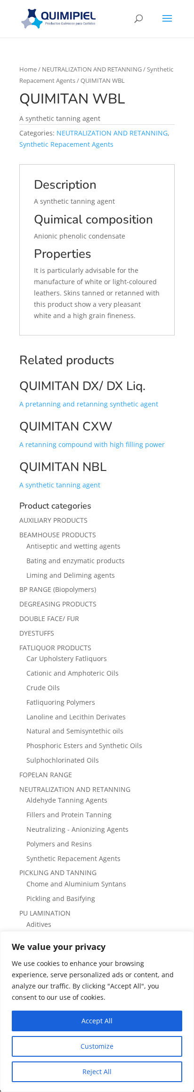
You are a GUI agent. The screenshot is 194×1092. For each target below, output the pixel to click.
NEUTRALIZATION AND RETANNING (92, 69)
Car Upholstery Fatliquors (66, 658)
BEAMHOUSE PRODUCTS (57, 534)
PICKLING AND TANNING (58, 872)
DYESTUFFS (36, 633)
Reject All (97, 1071)
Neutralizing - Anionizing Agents (77, 829)
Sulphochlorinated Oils (62, 760)
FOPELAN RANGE (45, 774)
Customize (97, 1046)
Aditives (38, 924)
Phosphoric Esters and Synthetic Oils (84, 745)
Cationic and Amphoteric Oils (72, 673)
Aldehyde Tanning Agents (66, 800)
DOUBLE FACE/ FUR (49, 618)
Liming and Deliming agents (70, 575)
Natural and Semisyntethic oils (74, 730)
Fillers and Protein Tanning (69, 814)
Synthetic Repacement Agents (66, 144)
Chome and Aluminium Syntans (76, 883)
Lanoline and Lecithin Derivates (76, 716)
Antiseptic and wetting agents (73, 546)
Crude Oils (43, 687)
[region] (97, 1011)
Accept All (97, 1020)
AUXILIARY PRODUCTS (53, 520)
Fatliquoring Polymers (60, 702)
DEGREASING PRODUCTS (58, 603)
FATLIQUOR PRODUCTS (55, 647)
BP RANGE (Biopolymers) (57, 589)
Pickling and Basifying (60, 898)
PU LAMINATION (45, 913)
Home (28, 69)
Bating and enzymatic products (75, 560)
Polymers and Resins (59, 843)
